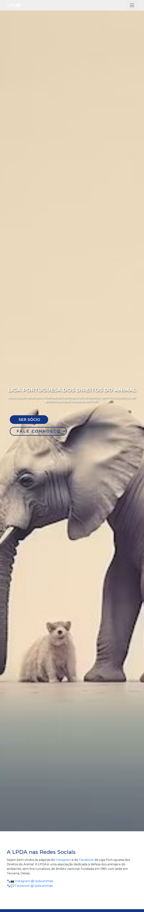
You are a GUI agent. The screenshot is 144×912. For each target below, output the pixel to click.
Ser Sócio (29, 419)
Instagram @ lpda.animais (34, 881)
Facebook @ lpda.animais (34, 886)
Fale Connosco (39, 431)
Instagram (63, 860)
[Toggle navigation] (132, 5)
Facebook (86, 860)
